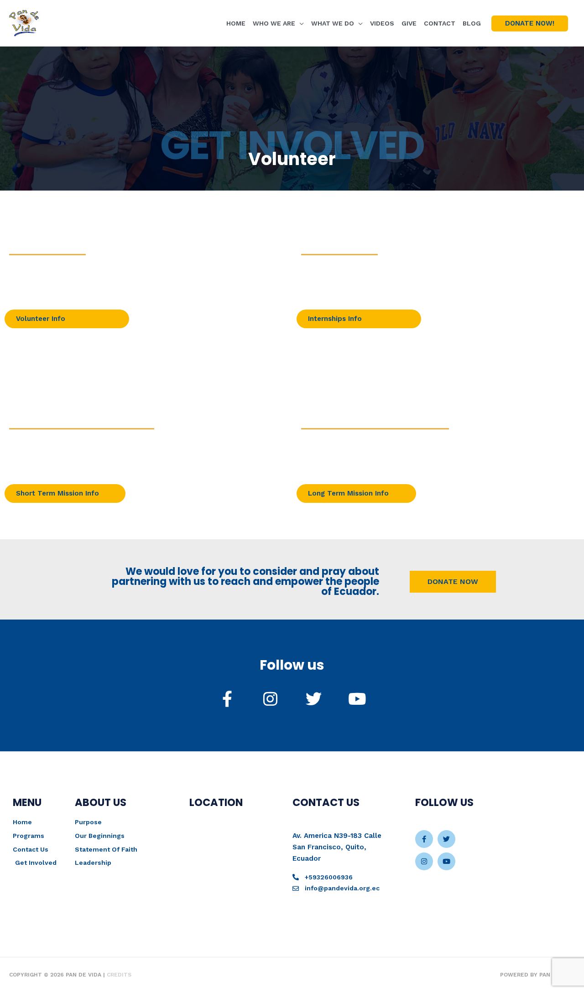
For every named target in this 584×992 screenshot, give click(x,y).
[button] (529, 23)
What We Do (332, 23)
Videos (382, 23)
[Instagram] (424, 861)
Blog (472, 23)
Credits (119, 974)
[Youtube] (446, 861)
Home (235, 23)
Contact (439, 23)
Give (409, 23)
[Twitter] (446, 839)
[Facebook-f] (424, 839)
